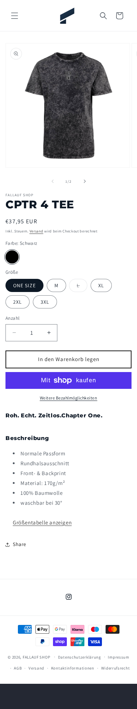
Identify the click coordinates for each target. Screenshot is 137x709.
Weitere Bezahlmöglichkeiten (69, 398)
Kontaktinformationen (72, 668)
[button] (15, 16)
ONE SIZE (24, 285)
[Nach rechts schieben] (85, 181)
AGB (18, 668)
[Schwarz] (12, 256)
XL (101, 285)
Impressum (118, 657)
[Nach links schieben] (53, 181)
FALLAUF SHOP (36, 656)
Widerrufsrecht (115, 668)
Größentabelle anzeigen (42, 522)
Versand (36, 231)
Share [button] (19, 544)
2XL (17, 302)
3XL (45, 302)
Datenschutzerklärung (79, 657)
